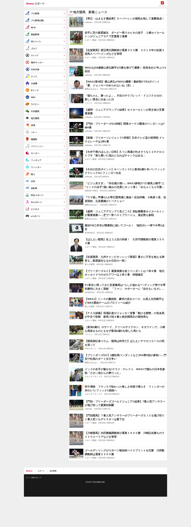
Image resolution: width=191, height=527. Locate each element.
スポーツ (41, 471)
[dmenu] (29, 471)
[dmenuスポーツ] (36, 3)
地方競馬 (53, 471)
